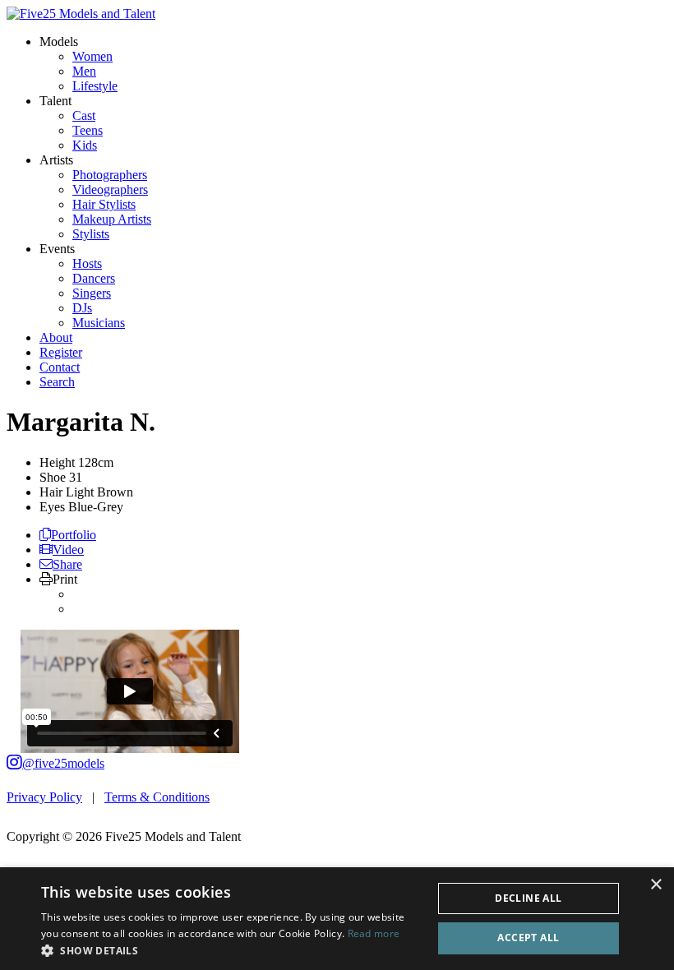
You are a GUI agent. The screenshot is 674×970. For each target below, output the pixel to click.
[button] (231, 950)
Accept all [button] (528, 938)
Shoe (52, 477)
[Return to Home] (81, 14)
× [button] (655, 885)
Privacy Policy (44, 797)
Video (68, 550)
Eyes (52, 507)
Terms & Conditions (157, 797)
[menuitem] (92, 56)
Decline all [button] (528, 898)
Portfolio (73, 535)
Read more (374, 933)
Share (67, 564)
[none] (58, 41)
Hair (50, 492)
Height (57, 462)
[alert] (337, 918)
